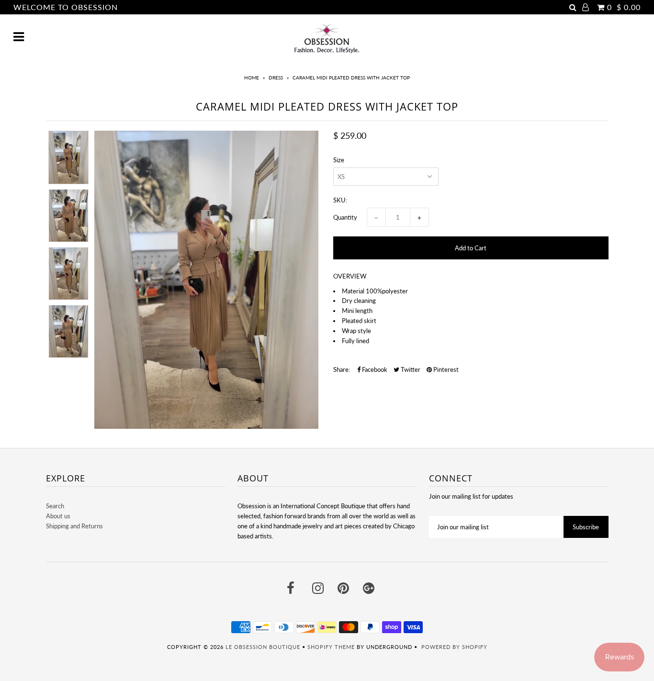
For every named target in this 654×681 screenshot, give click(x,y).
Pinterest (445, 369)
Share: (341, 369)
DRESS (276, 77)
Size (338, 160)
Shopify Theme (331, 647)
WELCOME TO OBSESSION (65, 6)
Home (251, 77)
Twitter (409, 369)
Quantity (345, 217)
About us (58, 516)
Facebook (374, 369)
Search (55, 506)
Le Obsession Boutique (263, 647)
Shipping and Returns (74, 526)
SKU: (340, 200)
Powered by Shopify (454, 647)
